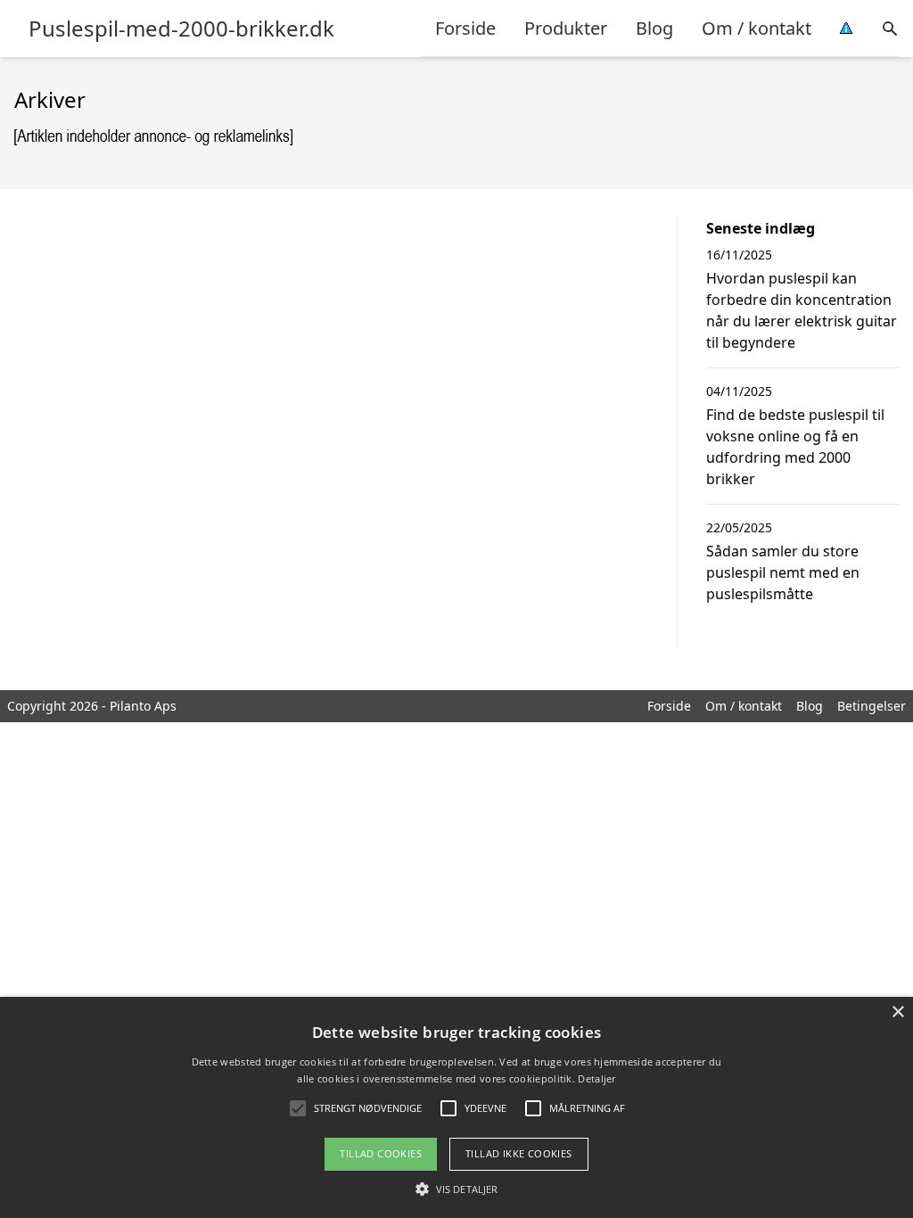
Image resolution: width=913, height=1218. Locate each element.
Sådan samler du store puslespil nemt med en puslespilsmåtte (783, 572)
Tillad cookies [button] (381, 1153)
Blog (654, 28)
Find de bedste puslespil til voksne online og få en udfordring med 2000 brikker (795, 447)
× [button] (897, 1012)
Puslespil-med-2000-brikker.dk (181, 28)
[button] (456, 1188)
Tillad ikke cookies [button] (518, 1153)
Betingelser (871, 705)
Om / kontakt (756, 28)
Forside (465, 28)
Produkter (565, 28)
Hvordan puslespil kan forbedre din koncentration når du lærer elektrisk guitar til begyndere (801, 310)
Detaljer (596, 1078)
